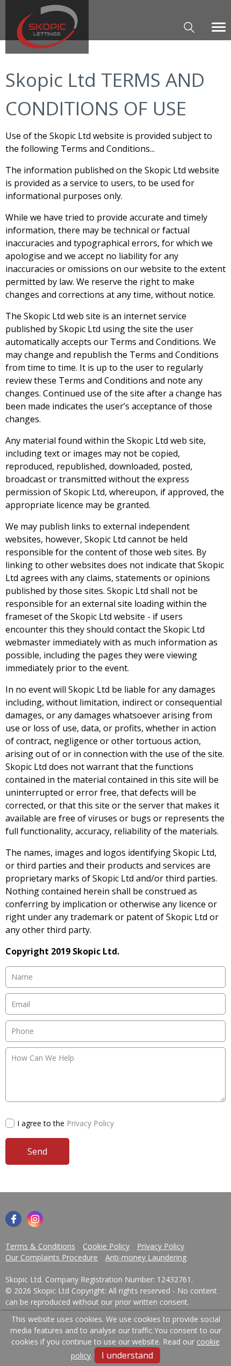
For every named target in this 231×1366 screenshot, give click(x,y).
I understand (127, 1355)
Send (37, 1151)
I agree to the (65, 1123)
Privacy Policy (90, 1123)
